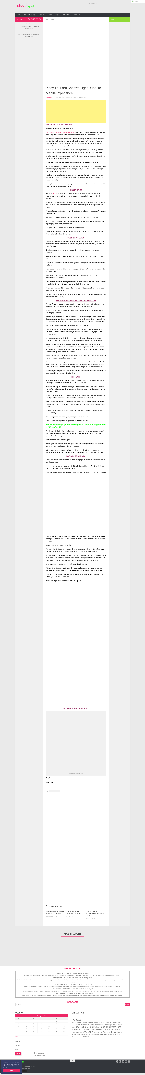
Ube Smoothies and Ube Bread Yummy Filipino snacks (70, 989)
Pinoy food (99, 1032)
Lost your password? (40, 1055)
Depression (117, 1025)
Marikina (74, 1032)
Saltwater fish (97, 1034)
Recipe (79, 1034)
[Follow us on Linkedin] (37, 19)
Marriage (79, 1032)
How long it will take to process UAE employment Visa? (70, 993)
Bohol (87, 1025)
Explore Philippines (80, 1029)
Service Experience (114, 1034)
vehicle (86, 1036)
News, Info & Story (29, 15)
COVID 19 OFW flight (54, 791)
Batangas (74, 1024)
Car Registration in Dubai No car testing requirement (70, 978)
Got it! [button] (11, 1070)
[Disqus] (76, 817)
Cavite (96, 1025)
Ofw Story (88, 1031)
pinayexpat (50, 97)
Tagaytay (78, 1037)
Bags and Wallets (111, 1022)
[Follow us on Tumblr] (40, 19)
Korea (112, 1029)
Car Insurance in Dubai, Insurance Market (70, 973)
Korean (116, 1029)
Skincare (74, 1037)
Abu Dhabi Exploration (78, 1022)
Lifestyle (56, 15)
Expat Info (115, 1027)
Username (17, 1045)
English (136, 1)
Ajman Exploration (89, 1022)
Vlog (50, 15)
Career (91, 1025)
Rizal (83, 1034)
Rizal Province (90, 1034)
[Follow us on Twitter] (34, 19)
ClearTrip (55, 193)
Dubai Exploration (83, 1027)
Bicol (83, 1025)
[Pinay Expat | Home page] (25, 6)
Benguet (79, 1025)
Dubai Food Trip (101, 1027)
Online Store (76, 15)
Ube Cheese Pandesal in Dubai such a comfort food (70, 984)
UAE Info (50, 19)
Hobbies (94, 1029)
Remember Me (40, 1053)
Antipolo (96, 1022)
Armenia (101, 1022)
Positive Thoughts (111, 1032)
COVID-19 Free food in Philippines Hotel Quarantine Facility (95, 913)
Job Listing (66, 15)
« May (16, 1036)
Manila (120, 1029)
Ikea (106, 1029)
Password (17, 1049)
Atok (104, 1022)
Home (19, 15)
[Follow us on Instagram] (32, 19)
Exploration (42, 15)
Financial (90, 1029)
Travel (81, 1037)
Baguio (119, 1022)
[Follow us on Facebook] (29, 19)
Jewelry (108, 1029)
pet (95, 1032)
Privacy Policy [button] (8, 1067)
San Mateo (104, 1034)
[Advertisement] (76, 111)
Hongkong (101, 1030)
